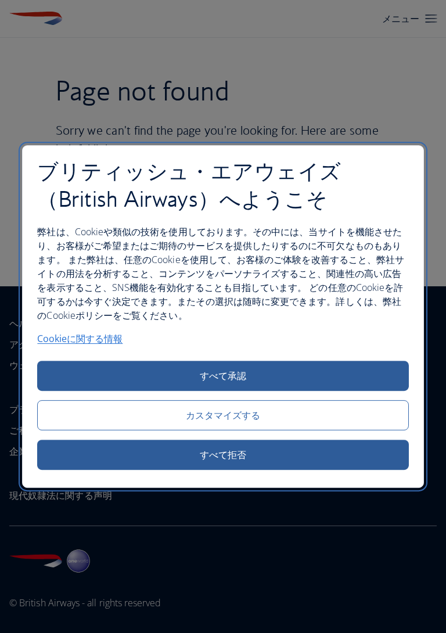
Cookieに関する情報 (80, 338)
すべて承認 (223, 376)
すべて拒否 (223, 455)
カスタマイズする (223, 415)
